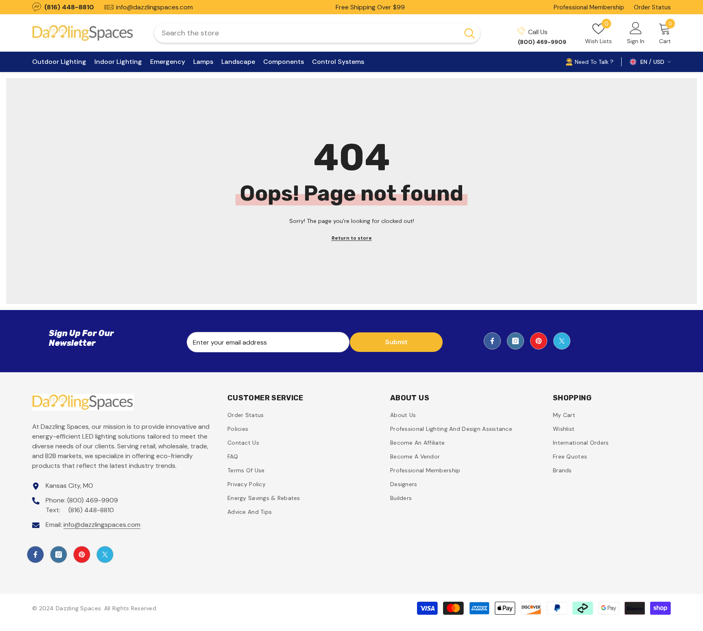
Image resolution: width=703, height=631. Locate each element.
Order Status (652, 7)
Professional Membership (589, 7)
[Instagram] (515, 340)
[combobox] (306, 33)
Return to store (352, 238)
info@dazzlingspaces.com (101, 524)
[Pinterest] (538, 340)
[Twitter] (561, 340)
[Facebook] (492, 340)
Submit (396, 342)
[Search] (317, 33)
